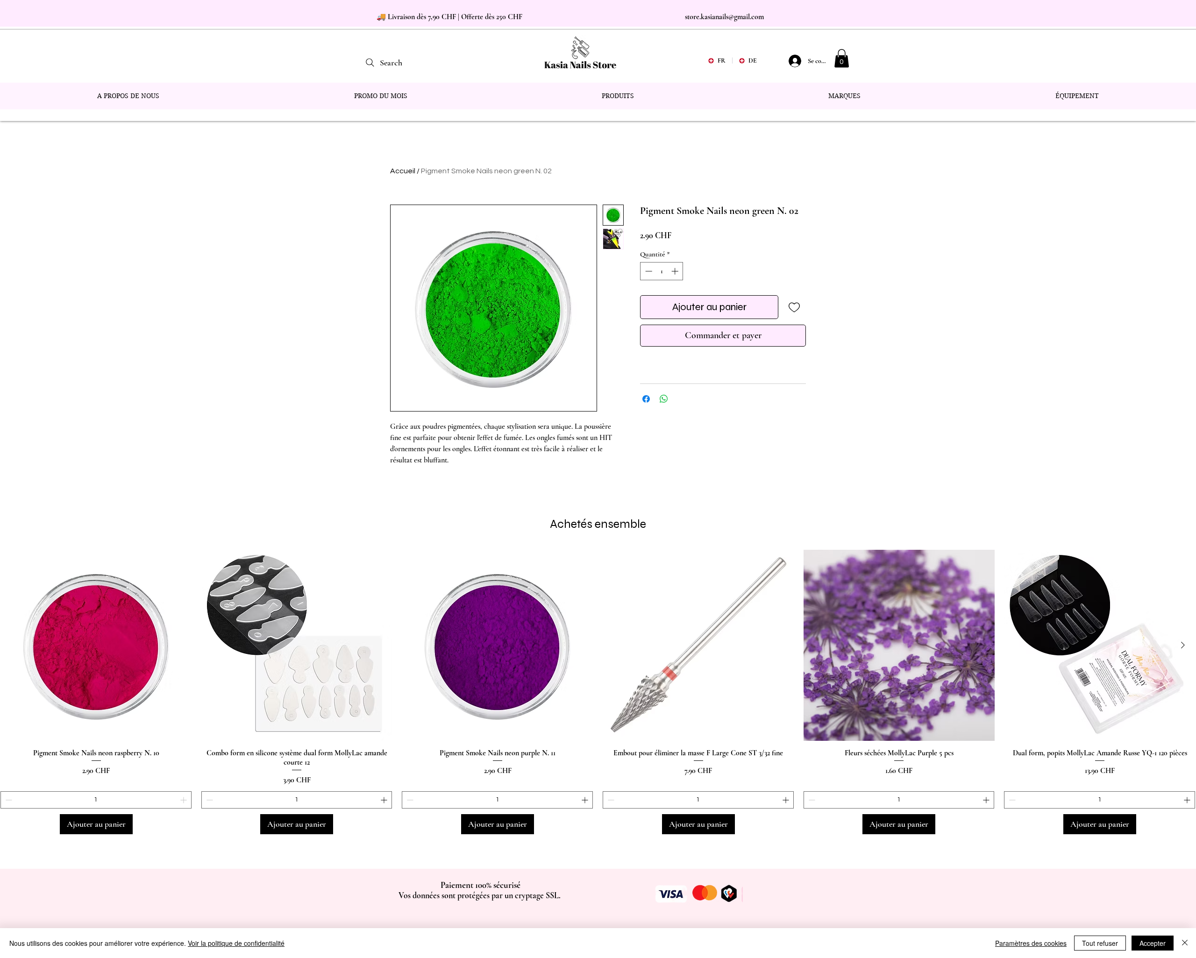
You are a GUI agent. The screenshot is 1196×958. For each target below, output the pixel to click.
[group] (598, 692)
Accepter (1152, 943)
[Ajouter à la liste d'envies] (794, 307)
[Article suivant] (1183, 645)
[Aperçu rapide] (96, 645)
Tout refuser (1100, 943)
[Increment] (675, 271)
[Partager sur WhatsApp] (663, 398)
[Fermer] (1184, 943)
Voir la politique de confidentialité (236, 943)
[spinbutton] (661, 271)
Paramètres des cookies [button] (1031, 943)
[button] (841, 58)
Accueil (402, 171)
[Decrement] (647, 271)
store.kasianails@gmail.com (724, 16)
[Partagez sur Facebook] (646, 398)
